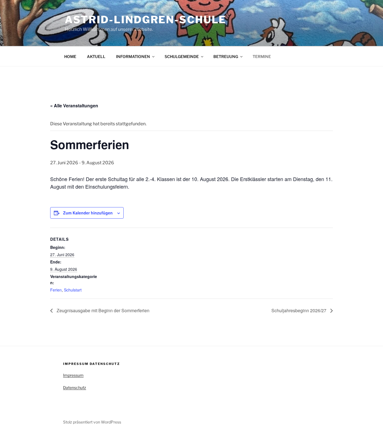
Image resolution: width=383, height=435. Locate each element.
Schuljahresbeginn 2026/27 (299, 310)
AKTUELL (96, 56)
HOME (70, 56)
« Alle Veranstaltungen (74, 105)
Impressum (73, 375)
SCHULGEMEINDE (182, 56)
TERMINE (262, 56)
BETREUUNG (225, 56)
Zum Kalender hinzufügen (88, 213)
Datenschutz (74, 387)
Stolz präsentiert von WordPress (92, 422)
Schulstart (73, 290)
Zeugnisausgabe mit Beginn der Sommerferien (102, 310)
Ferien (56, 290)
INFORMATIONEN (133, 56)
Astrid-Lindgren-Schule (145, 19)
